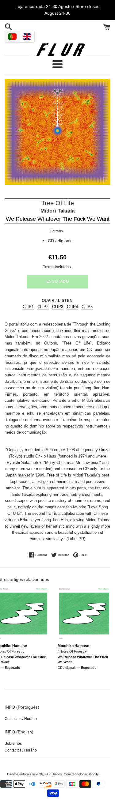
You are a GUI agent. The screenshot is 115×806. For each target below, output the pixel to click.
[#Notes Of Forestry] (84, 613)
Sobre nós (13, 743)
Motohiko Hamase (73, 646)
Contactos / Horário (21, 719)
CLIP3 (57, 306)
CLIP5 (87, 306)
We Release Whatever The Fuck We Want (57, 219)
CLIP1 (28, 306)
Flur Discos (53, 774)
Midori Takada (57, 211)
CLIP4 (72, 306)
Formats (56, 231)
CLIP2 (42, 306)
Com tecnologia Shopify (81, 774)
